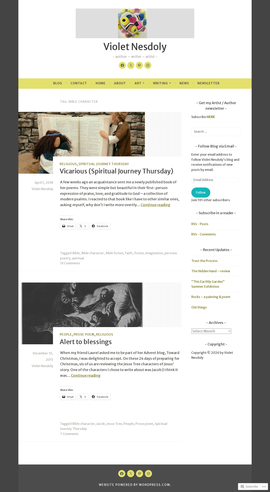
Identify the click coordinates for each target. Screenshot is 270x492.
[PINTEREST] (140, 474)
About (120, 83)
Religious (68, 164)
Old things (199, 307)
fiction (139, 253)
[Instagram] (148, 65)
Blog (57, 83)
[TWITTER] (131, 474)
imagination (154, 253)
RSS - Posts (199, 224)
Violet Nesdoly (135, 47)
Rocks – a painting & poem (210, 297)
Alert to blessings (86, 342)
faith (128, 253)
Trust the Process (204, 261)
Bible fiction (114, 253)
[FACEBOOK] (122, 474)
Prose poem (84, 334)
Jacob (100, 424)
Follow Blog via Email (216, 146)
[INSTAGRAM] (148, 474)
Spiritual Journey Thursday (103, 164)
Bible (76, 253)
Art (138, 83)
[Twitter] (131, 65)
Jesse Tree (114, 424)
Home (101, 83)
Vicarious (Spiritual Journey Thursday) (116, 171)
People (66, 334)
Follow (201, 192)
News (184, 83)
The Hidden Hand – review (210, 271)
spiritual (78, 258)
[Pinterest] (139, 65)
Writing (160, 83)
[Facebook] (122, 65)
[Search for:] (216, 131)
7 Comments (69, 434)
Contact (79, 83)
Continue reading (155, 205)
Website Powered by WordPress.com (134, 485)
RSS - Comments (203, 234)
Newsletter (208, 83)
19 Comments (70, 263)
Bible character (92, 253)
